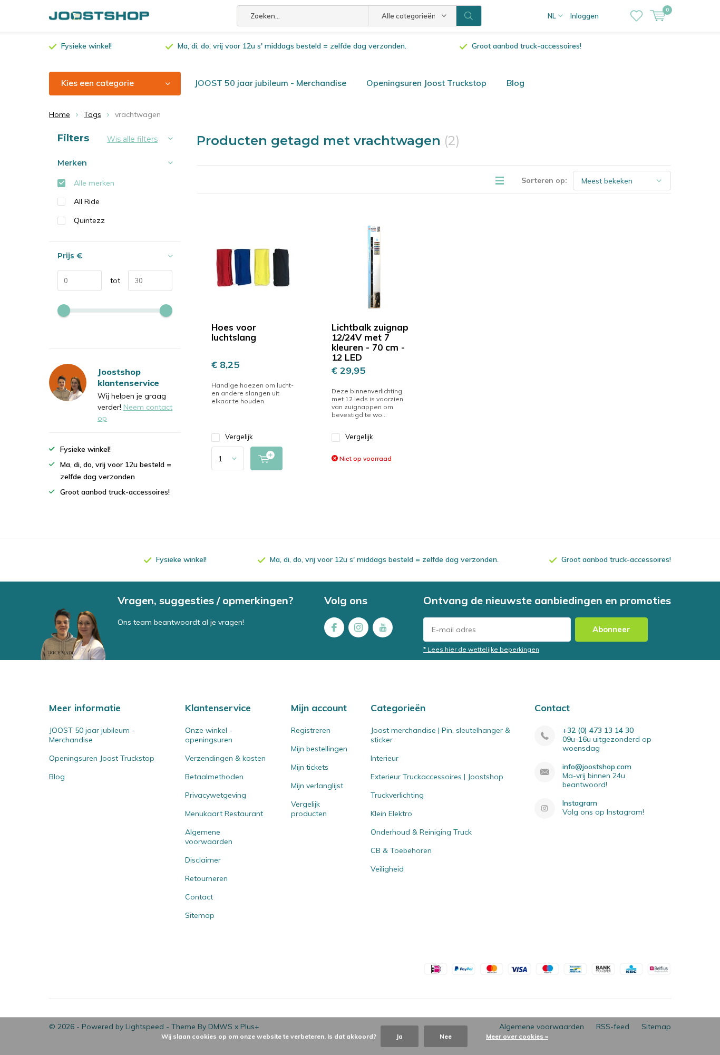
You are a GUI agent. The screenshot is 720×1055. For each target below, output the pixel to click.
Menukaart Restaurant (224, 813)
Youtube (383, 627)
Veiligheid (387, 869)
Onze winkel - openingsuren (208, 734)
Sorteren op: (544, 180)
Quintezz (89, 220)
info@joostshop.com (596, 766)
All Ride (87, 201)
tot (111, 280)
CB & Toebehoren (401, 850)
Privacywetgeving (215, 795)
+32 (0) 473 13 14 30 (598, 730)
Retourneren (206, 878)
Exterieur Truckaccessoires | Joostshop (437, 776)
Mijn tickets (309, 767)
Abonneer (611, 629)
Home (59, 114)
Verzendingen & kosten (225, 758)
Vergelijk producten (309, 808)
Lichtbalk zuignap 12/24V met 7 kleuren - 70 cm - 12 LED (370, 342)
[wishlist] (636, 16)
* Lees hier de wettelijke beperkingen (481, 649)
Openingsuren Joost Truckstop (426, 83)
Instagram (358, 627)
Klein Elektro (391, 813)
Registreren (310, 730)
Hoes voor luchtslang (233, 332)
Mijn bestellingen (319, 748)
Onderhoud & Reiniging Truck (421, 832)
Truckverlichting (397, 795)
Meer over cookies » (517, 1036)
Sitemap (200, 915)
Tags (92, 114)
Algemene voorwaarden (208, 836)
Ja (399, 1036)
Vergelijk (239, 436)
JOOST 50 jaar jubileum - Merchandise (270, 83)
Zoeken (469, 15)
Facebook (334, 627)
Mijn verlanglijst (317, 785)
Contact (199, 897)
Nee (446, 1036)
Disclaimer (203, 860)
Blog (515, 83)
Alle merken (94, 183)
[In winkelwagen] (266, 458)
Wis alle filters (132, 139)
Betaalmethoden (214, 776)
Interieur (384, 758)
